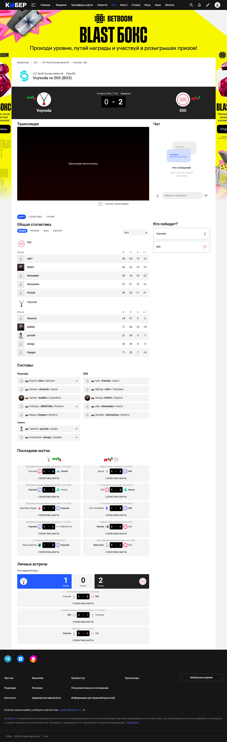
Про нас (8, 678)
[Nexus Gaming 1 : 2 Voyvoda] (27, 98)
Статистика (35, 217)
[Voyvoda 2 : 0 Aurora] (33, 97)
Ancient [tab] (57, 231)
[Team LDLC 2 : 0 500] (192, 98)
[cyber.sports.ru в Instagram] (34, 659)
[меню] (33, 5)
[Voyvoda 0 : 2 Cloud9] (34, 98)
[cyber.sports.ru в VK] (21, 659)
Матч (21, 217)
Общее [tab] (22, 231)
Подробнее (132, 722)
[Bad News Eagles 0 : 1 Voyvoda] (31, 98)
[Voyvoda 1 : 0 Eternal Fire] (29, 98)
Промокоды (132, 678)
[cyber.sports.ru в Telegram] (8, 659)
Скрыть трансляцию (117, 204)
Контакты (10, 697)
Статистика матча (48, 478)
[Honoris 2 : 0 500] (194, 98)
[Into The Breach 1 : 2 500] (195, 98)
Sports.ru (13, 718)
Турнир (50, 217)
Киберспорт (23, 62)
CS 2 (36, 62)
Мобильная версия (201, 677)
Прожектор (78, 678)
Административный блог (46, 697)
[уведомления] (199, 5)
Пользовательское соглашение (90, 688)
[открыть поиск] (191, 5)
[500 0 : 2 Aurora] (197, 98)
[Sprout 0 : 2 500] (199, 97)
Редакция (10, 688)
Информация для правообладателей (93, 697)
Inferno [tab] (34, 231)
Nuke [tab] (46, 231)
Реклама (37, 688)
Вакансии (37, 678)
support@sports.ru (70, 709)
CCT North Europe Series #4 (55, 62)
